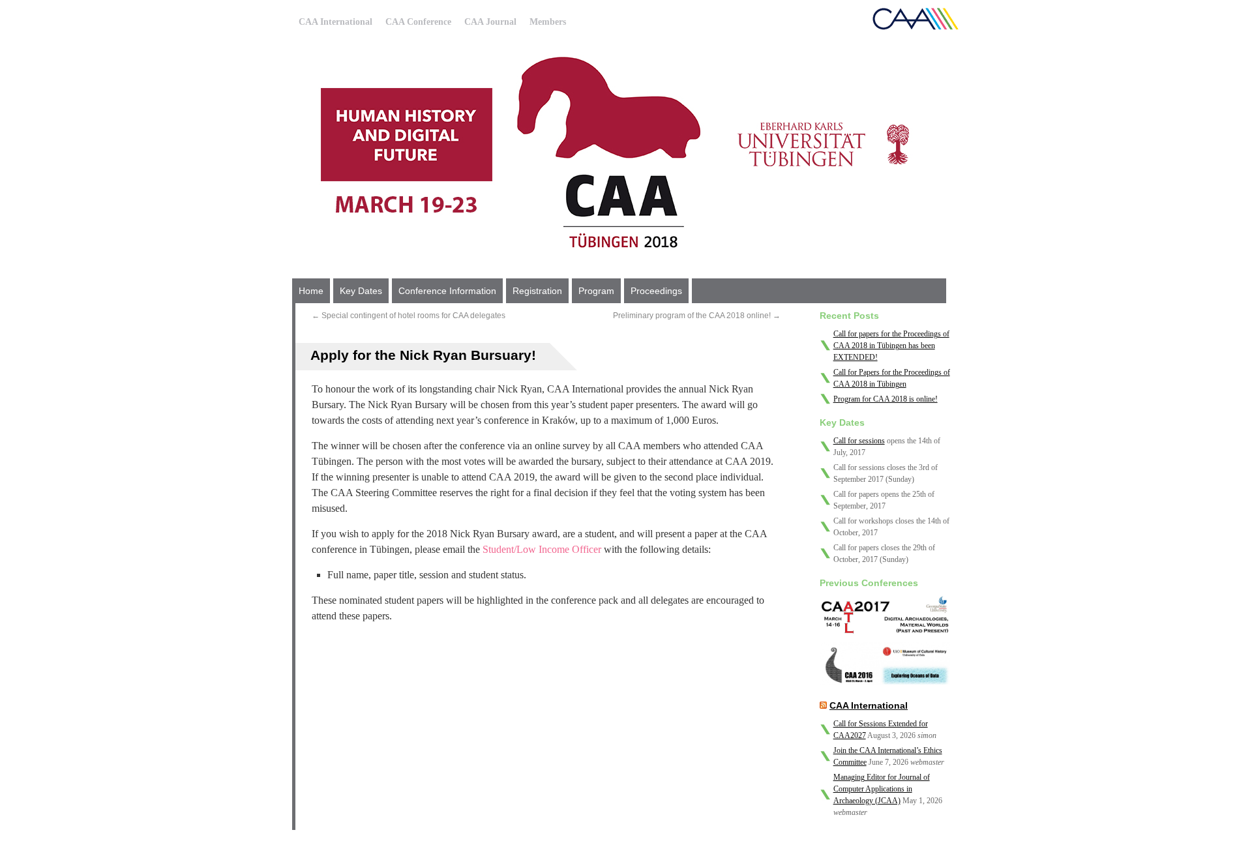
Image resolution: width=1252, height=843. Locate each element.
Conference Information (447, 291)
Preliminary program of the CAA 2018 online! (697, 315)
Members (547, 22)
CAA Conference (418, 22)
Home (311, 291)
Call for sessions (859, 440)
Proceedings (656, 291)
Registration (537, 291)
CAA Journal (490, 22)
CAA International (335, 22)
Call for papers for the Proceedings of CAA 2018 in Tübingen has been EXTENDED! (891, 345)
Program (596, 291)
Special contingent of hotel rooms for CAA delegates (408, 315)
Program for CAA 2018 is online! (885, 399)
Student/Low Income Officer (542, 549)
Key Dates (361, 291)
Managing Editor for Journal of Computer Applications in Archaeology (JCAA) (881, 789)
